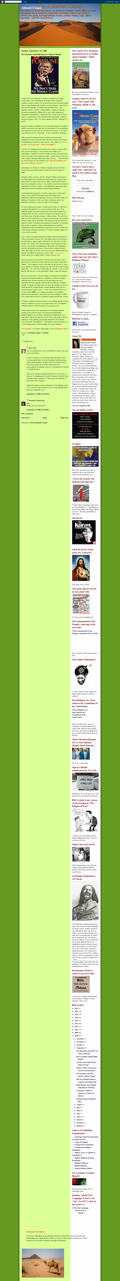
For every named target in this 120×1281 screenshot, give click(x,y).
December (80, 1039)
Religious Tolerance (81, 1163)
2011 (77, 1026)
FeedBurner (90, 191)
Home (45, 417)
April (79, 1116)
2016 (77, 1011)
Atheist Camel (31, 7)
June (79, 1110)
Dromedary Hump (35, 400)
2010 (77, 1029)
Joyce (30, 348)
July (78, 1107)
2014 (77, 1017)
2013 (77, 1020)
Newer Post (25, 417)
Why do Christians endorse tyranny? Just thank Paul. (86, 1080)
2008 (77, 1035)
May (78, 1113)
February (80, 1122)
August (79, 1104)
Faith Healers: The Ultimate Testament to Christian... (86, 1086)
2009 (77, 1032)
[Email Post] (44, 334)
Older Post (64, 417)
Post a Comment (27, 413)
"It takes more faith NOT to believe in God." (86, 1063)
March (79, 1119)
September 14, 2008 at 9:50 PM (38, 409)
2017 (77, 1008)
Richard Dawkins (81, 1165)
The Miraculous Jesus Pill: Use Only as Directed (87, 1052)
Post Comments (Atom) (38, 422)
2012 (77, 1023)
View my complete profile (81, 405)
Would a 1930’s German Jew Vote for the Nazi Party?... (86, 1069)
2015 (77, 1014)
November (80, 1042)
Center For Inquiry (81, 1142)
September (81, 1048)
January (80, 1125)
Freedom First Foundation (84, 1144)
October (80, 1045)
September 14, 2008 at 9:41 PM (38, 394)
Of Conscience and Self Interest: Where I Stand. (85, 1074)
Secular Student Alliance (83, 1168)
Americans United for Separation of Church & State (85, 1138)
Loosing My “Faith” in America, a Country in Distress (85, 1093)
